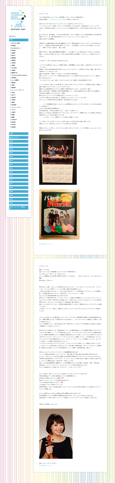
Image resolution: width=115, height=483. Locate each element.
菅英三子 (13, 55)
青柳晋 (12, 117)
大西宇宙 (13, 62)
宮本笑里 (13, 50)
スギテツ (13, 109)
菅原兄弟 (13, 122)
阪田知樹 (13, 45)
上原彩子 (13, 112)
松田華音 (13, 60)
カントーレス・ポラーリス (17, 90)
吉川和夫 (13, 124)
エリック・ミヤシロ (16, 107)
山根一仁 (13, 95)
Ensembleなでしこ (16, 48)
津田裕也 (13, 82)
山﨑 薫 (13, 65)
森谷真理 (13, 87)
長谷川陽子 (14, 104)
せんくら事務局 (15, 80)
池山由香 (13, 97)
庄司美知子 (14, 77)
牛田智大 (13, 99)
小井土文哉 (14, 67)
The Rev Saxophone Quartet (19, 75)
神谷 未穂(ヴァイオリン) (46, 244)
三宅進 (12, 92)
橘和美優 (13, 58)
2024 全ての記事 (15, 43)
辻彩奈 (12, 85)
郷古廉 (12, 114)
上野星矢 (13, 70)
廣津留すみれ (14, 72)
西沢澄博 (13, 127)
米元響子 (13, 53)
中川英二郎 (14, 119)
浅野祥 (12, 102)
